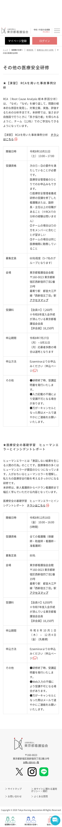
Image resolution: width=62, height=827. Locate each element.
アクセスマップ (39, 300)
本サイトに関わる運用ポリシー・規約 (44, 790)
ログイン (44, 41)
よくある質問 (41, 796)
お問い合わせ (15, 796)
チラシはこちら (36, 505)
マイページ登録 (17, 41)
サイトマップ (15, 788)
